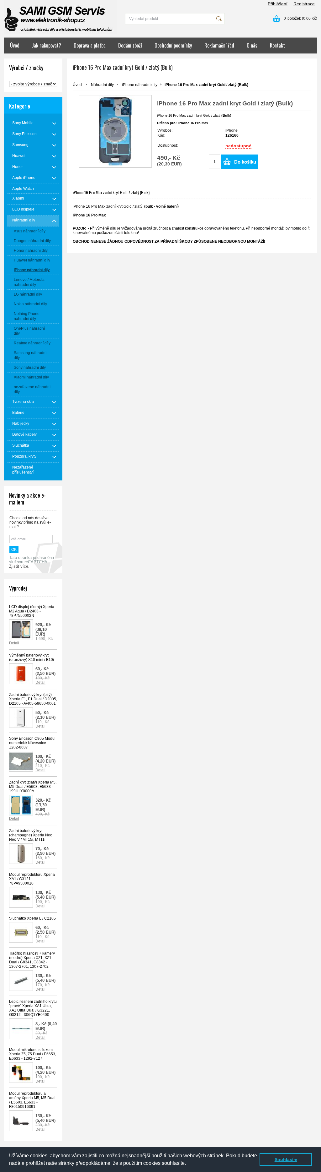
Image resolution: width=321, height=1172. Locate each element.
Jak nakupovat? (46, 45)
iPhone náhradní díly (139, 85)
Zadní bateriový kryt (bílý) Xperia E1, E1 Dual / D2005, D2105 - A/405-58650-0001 (33, 699)
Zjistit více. (19, 566)
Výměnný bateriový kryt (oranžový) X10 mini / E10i (31, 657)
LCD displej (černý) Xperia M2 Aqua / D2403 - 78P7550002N (31, 611)
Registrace (304, 3)
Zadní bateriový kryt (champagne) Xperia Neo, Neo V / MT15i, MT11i (31, 835)
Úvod (14, 45)
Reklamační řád (219, 45)
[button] (188, 1164)
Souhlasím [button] (286, 1159)
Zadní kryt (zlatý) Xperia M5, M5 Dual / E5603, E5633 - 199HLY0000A (32, 786)
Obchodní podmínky (173, 45)
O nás (252, 45)
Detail (14, 643)
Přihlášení (277, 3)
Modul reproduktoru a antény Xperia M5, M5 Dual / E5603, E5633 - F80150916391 (32, 1100)
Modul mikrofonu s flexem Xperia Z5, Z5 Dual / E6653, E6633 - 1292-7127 (32, 1054)
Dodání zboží (130, 45)
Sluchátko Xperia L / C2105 (32, 918)
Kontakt (277, 45)
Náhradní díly (102, 85)
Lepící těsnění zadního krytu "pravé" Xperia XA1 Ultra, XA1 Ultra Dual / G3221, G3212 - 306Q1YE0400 (33, 1008)
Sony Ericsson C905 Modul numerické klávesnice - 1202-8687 (32, 742)
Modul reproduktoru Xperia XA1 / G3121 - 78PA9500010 (32, 878)
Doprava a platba (90, 45)
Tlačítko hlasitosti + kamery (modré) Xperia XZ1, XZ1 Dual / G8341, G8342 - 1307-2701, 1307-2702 (32, 960)
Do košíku (245, 162)
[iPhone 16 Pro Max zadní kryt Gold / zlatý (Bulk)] (115, 131)
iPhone (231, 130)
